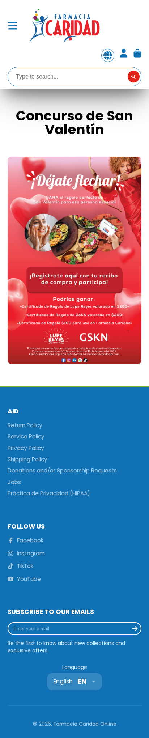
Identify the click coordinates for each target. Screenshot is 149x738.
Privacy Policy (26, 448)
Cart (137, 55)
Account (123, 55)
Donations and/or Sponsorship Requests (62, 470)
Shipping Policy (27, 459)
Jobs (14, 482)
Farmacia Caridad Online (85, 724)
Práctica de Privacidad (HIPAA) (49, 493)
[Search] (134, 77)
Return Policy (25, 425)
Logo (64, 26)
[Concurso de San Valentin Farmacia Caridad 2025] (75, 362)
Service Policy (26, 436)
